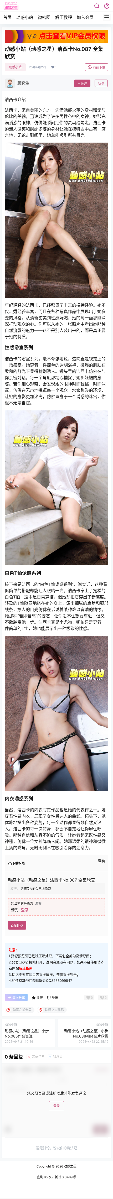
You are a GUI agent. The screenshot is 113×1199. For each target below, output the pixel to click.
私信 (101, 84)
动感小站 (24, 17)
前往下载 (99, 67)
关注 (84, 84)
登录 (24, 910)
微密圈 (44, 17)
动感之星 (69, 1166)
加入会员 (85, 17)
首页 (7, 17)
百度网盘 (17, 925)
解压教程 (63, 17)
